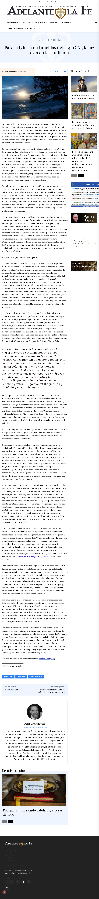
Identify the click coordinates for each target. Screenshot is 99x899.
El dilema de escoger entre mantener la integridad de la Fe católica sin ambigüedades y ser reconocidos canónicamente (82, 161)
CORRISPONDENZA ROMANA (17, 28)
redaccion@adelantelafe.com (16, 865)
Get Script (86, 206)
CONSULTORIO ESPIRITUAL (16, 850)
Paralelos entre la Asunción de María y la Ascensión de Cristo (83, 125)
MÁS (31, 28)
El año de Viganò (12, 689)
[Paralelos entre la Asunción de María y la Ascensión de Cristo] (84, 111)
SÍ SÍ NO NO (53, 23)
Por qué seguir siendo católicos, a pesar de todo (33, 812)
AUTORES (9, 858)
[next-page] (10, 821)
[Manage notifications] (4, 892)
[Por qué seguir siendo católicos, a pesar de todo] (34, 790)
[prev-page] (4, 821)
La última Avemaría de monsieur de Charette (83, 97)
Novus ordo (8, 677)
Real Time (93, 206)
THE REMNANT (40, 23)
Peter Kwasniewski (11, 72)
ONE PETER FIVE (65, 23)
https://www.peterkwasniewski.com (35, 727)
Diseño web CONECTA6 (14, 878)
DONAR (8, 860)
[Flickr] (43, 1)
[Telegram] (51, 1)
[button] (96, 23)
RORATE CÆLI (26, 23)
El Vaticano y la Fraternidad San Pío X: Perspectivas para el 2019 (50, 690)
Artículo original (46, 658)
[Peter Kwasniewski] (34, 712)
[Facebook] (39, 1)
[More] (65, 71)
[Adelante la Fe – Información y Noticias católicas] (49, 12)
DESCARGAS (10, 853)
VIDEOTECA (9, 855)
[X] (55, 1)
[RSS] (47, 1)
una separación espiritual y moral (33, 556)
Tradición (21, 677)
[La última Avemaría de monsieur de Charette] (84, 84)
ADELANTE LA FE (12, 23)
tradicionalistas (35, 677)
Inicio (41, 40)
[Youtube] (59, 1)
